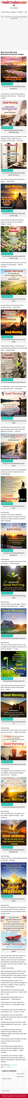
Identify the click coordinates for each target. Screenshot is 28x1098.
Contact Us (23, 1096)
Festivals (20, 12)
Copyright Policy (10, 1096)
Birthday (13, 12)
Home (2, 16)
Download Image (7, 84)
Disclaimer (4, 1096)
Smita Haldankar (8, 1067)
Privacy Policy (17, 1096)
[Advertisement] (14, 34)
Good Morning (5, 12)
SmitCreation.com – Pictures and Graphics (18, 1095)
